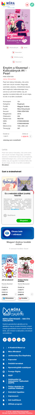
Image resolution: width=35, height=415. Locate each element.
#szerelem (18, 52)
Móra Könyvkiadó (23, 109)
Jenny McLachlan (9, 79)
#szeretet (18, 62)
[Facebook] (5, 340)
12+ (18, 101)
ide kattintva (15, 209)
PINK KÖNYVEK (23, 111)
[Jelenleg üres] (27, 5)
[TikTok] (19, 340)
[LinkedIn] (23, 340)
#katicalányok (14, 47)
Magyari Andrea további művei (19, 243)
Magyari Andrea (23, 106)
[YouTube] (14, 340)
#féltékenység (18, 57)
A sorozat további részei (18, 249)
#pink (25, 47)
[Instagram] (9, 340)
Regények (20, 104)
